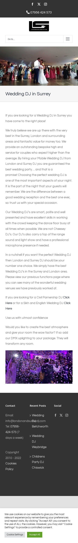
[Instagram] (66, 415)
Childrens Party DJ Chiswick (38, 462)
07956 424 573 (41, 12)
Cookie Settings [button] (15, 534)
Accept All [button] (34, 534)
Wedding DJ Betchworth (39, 421)
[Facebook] (55, 415)
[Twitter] (61, 415)
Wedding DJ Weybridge (39, 441)
